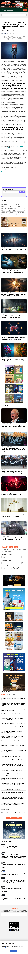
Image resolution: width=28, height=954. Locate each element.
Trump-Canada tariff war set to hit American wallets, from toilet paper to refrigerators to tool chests (13, 774)
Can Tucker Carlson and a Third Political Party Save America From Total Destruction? (13, 873)
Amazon (6, 20)
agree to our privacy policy (8, 948)
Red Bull (23, 37)
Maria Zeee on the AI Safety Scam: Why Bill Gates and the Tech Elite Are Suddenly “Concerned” (13, 788)
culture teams (18, 71)
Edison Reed (9, 247)
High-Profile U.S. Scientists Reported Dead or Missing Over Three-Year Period (13, 250)
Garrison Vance (9, 269)
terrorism (15, 38)
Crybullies (14, 37)
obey (20, 37)
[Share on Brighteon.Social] (2, 33)
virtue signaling (8, 39)
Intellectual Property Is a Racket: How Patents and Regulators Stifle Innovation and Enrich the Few (12, 765)
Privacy (8, 935)
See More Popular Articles (14, 817)
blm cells (17, 36)
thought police (20, 38)
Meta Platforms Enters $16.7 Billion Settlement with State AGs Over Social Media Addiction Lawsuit (13, 714)
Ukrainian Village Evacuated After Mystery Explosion (13, 723)
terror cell (11, 38)
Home (2, 20)
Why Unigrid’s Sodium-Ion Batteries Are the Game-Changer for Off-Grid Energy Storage (12, 719)
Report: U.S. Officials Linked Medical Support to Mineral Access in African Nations (12, 272)
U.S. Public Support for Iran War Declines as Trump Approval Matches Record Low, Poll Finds (12, 784)
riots (2, 38)
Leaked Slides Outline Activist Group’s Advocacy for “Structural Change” (12, 316)
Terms (11, 935)
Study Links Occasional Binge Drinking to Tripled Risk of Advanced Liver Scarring (13, 338)
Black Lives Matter (11, 36)
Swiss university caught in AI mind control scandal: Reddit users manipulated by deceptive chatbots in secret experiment (13, 516)
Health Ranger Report (6, 841)
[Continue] (25, 914)
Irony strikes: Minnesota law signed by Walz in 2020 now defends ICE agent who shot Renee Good (13, 426)
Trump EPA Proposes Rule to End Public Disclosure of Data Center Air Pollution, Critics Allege (13, 760)
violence (3, 39)
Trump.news (14, 160)
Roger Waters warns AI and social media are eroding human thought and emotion (13, 709)
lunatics (17, 37)
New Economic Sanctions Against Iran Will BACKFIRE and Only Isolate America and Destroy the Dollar (13, 898)
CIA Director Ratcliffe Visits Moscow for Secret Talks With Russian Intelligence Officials (13, 699)
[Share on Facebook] (8, 33)
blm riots (21, 36)
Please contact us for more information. (9, 569)
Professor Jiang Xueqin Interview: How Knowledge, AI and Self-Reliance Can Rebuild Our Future (13, 890)
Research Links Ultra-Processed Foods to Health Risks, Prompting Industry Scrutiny (13, 359)
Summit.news (4, 169)
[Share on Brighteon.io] (5, 33)
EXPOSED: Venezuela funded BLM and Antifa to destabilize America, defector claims (13, 449)
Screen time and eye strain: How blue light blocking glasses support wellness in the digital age (12, 804)
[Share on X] (11, 33)
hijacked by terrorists (9, 136)
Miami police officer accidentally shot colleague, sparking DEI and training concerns (12, 539)
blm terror (18, 206)
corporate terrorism (7, 37)
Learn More (6, 950)
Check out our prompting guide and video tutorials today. (13, 195)
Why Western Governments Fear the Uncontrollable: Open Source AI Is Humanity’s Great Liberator (13, 755)
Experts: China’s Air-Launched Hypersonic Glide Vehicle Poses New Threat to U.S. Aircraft (12, 737)
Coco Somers (9, 335)
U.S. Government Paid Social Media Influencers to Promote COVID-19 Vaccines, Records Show (12, 769)
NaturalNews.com (5, 174)
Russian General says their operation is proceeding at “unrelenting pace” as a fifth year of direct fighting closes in (13, 704)
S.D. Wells (8, 30)
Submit (22, 191)
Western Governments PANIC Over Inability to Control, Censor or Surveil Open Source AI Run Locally (13, 866)
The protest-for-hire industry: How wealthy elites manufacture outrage (12, 472)
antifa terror (6, 36)
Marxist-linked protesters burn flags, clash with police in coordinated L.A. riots (13, 493)
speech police (6, 38)
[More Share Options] (15, 33)
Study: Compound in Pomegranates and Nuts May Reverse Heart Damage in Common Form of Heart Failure (12, 798)
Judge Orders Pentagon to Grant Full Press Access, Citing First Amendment (13, 294)
